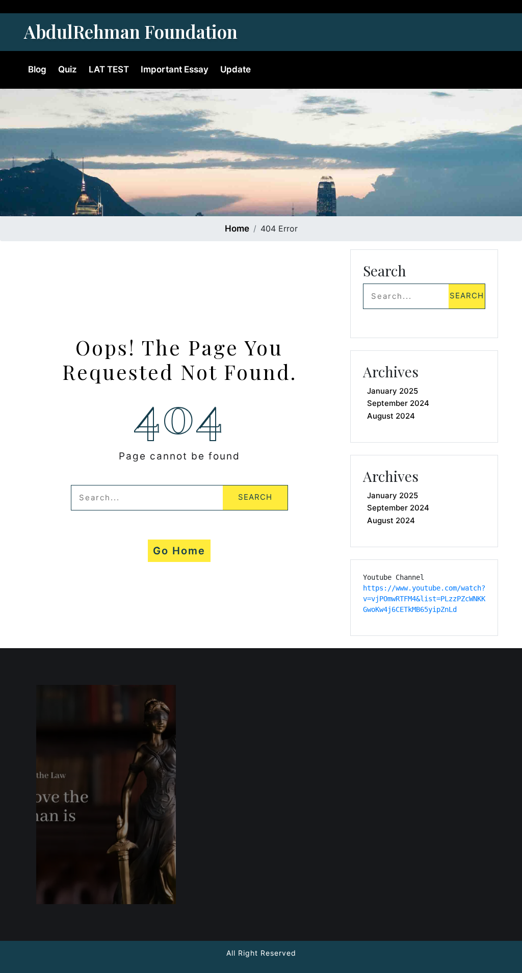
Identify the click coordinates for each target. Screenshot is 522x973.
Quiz (67, 69)
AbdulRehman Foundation (131, 31)
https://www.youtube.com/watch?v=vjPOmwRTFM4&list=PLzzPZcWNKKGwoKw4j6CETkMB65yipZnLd (424, 598)
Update (235, 69)
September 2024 (398, 403)
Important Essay (174, 69)
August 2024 (391, 416)
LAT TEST (109, 69)
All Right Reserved (261, 953)
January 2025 (392, 391)
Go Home (179, 551)
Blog (37, 69)
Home (237, 228)
